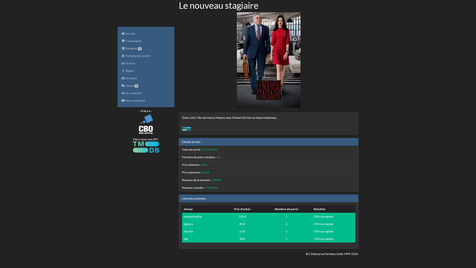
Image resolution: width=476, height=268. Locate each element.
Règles (129, 70)
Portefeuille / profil (137, 56)
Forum (131, 85)
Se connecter (133, 93)
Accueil (130, 33)
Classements (133, 41)
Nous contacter (135, 100)
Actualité (131, 78)
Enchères (132, 48)
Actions (130, 63)
